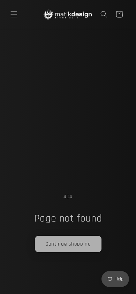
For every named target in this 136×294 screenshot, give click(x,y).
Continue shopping (68, 244)
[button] (14, 14)
